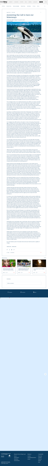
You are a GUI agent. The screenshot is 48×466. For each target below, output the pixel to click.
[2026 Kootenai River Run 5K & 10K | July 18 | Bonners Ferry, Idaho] (24, 263)
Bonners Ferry (9, 6)
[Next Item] (45, 374)
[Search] (46, 2)
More (38, 6)
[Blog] (33, 292)
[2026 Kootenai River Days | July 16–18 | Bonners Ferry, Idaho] (9, 263)
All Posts (3, 6)
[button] (11, 2)
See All (45, 257)
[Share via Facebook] (7, 249)
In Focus (34, 6)
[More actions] (40, 12)
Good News (29, 6)
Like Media (6, 454)
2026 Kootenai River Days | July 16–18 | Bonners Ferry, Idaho (8, 269)
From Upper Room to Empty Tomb (39, 269)
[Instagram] (42, 2)
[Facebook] (40, 2)
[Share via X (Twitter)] (9, 249)
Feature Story (23, 6)
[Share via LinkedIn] (11, 249)
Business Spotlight (16, 6)
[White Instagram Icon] (21, 292)
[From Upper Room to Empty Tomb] (39, 263)
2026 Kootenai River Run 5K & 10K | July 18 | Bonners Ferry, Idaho (23, 269)
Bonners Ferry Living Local (6, 453)
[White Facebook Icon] (8, 292)
